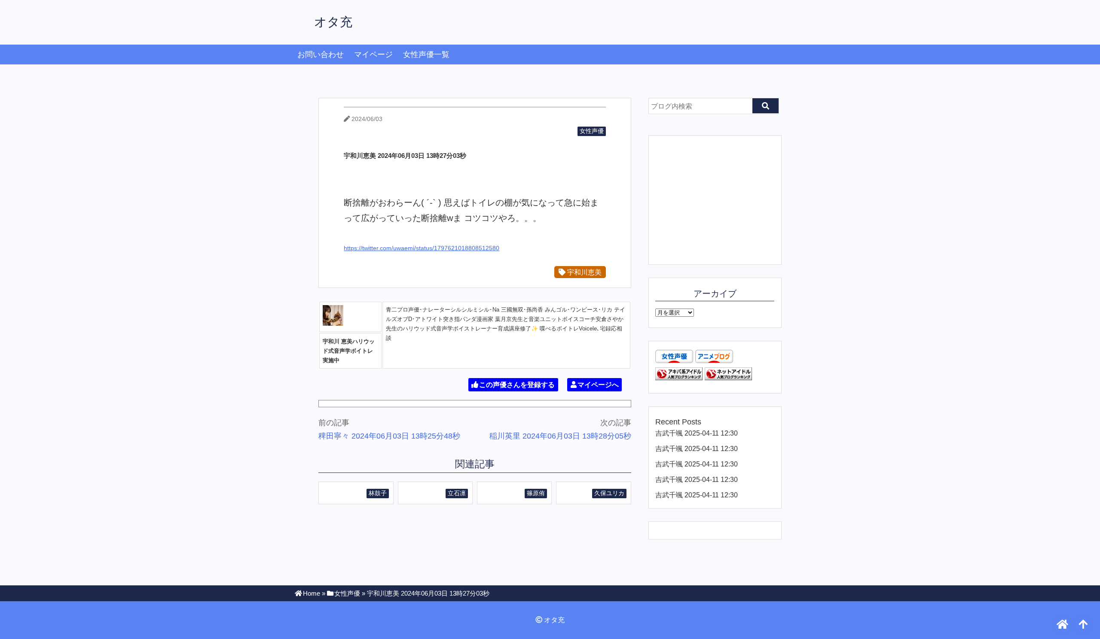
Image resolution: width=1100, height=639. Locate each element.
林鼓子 (378, 493)
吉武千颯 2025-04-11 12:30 (696, 433)
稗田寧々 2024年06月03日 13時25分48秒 (389, 436)
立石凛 (457, 493)
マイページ (373, 54)
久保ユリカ (609, 493)
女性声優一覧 (426, 54)
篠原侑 (536, 493)
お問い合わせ (320, 54)
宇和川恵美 (583, 272)
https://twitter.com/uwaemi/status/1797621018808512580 (421, 248)
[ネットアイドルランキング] (728, 377)
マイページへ (598, 384)
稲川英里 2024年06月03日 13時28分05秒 (560, 436)
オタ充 (333, 22)
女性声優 (592, 130)
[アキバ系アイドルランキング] (679, 377)
